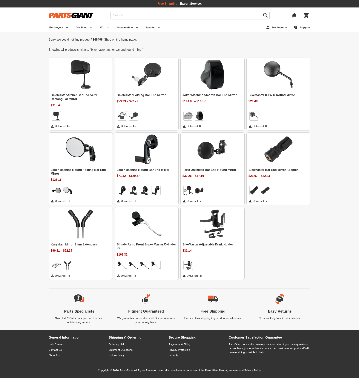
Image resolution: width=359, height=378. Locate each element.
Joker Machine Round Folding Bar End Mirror (78, 171)
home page (128, 39)
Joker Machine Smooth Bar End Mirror (209, 95)
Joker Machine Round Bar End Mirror (143, 169)
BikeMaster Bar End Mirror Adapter (273, 169)
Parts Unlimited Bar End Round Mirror (209, 169)
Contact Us (55, 349)
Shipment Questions (121, 349)
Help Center (56, 344)
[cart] (306, 15)
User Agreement (228, 370)
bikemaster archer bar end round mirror (116, 49)
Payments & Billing (180, 344)
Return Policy (116, 355)
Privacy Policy (252, 370)
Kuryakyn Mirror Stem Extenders (74, 244)
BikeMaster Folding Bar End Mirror (141, 95)
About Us (54, 355)
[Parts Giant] (71, 15)
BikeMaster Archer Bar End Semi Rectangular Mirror (74, 97)
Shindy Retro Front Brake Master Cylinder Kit (146, 246)
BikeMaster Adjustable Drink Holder (207, 244)
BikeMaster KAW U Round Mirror (271, 95)
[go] (265, 15)
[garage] (294, 15)
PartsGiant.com (238, 344)
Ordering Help (117, 344)
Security (173, 355)
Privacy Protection (179, 349)
